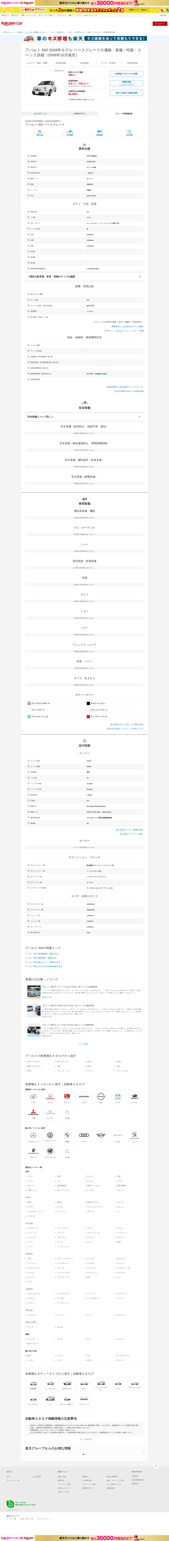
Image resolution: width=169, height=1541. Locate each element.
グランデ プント (64, 1071)
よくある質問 (36, 1477)
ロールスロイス (33, 1268)
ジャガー (90, 1259)
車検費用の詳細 (100, 374)
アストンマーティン (65, 1259)
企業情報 (135, 1476)
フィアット (91, 1294)
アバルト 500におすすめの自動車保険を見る (43, 966)
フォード (60, 1233)
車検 (84, 63)
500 (70, 32)
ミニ (118, 1211)
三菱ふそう (31, 1190)
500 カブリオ (62, 1061)
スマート (120, 1202)
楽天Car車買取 (112, 1477)
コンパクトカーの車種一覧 (109, 223)
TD (88, 1356)
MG (88, 1277)
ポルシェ (120, 1207)
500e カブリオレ (34, 1066)
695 (118, 1066)
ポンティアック (93, 1233)
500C (89, 1061)
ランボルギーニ (93, 1298)
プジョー (60, 1315)
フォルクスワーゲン (95, 1207)
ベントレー (31, 1263)
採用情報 (135, 1484)
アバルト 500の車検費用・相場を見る (41, 958)
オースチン (121, 1272)
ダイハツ (31, 1185)
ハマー (30, 1247)
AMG (29, 1202)
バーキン (31, 1360)
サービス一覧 (11, 1519)
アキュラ (120, 1190)
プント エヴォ (122, 1071)
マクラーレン (92, 1272)
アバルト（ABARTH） (57, 32)
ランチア (60, 1298)
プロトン (60, 1356)
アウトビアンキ (63, 1294)
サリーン (90, 1237)
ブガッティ (121, 1315)
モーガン (31, 1272)
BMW (59, 1202)
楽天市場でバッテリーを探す (132, 834)
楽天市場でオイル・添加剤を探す (130, 830)
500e (119, 1061)
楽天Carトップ (9, 32)
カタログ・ (36, 63)
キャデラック (32, 1228)
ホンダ (89, 1176)
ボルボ (60, 1327)
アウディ (31, 1207)
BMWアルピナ (93, 1202)
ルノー (89, 1315)
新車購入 (85, 1477)
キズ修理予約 (87, 1480)
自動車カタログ (87, 1488)
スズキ (119, 1181)
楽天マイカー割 (63, 1492)
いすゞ (60, 1181)
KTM (89, 1360)
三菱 (118, 1176)
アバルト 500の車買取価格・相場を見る (42, 954)
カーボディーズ (123, 1268)
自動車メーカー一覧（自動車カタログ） (32, 32)
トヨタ (30, 1176)
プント (89, 1071)
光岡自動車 (61, 1185)
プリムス (120, 1237)
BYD (29, 1356)
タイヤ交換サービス (114, 1484)
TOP (8, 1477)
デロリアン (61, 1237)
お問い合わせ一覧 (26, 1519)
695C (29, 1071)
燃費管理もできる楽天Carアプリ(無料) (128, 326)
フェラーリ (121, 1294)
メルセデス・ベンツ (35, 1211)
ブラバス (90, 1211)
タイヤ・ (108, 63)
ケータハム (91, 1268)
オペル (60, 1207)
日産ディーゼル (93, 1185)
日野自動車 (121, 1185)
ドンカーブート (123, 1356)
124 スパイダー (33, 1061)
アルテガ (31, 1216)
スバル (89, 1181)
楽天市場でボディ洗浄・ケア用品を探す (127, 724)
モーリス (31, 1277)
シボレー (120, 1228)
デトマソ (120, 1298)
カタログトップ (40, 113)
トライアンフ (62, 1277)
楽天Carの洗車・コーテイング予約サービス (125, 729)
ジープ (60, 1242)
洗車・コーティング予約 (115, 1480)
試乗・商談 (62, 1477)
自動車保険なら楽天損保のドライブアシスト (125, 387)
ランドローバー (63, 1263)
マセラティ (31, 1298)
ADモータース (33, 1344)
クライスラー (62, 1228)
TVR (29, 1259)
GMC (119, 1242)
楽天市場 (163, 15)
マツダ (30, 1181)
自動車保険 (110, 1488)
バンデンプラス (63, 1272)
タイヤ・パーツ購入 (89, 1484)
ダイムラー (121, 1259)
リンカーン (31, 1237)
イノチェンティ (63, 1303)
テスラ (30, 1242)
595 (58, 1066)
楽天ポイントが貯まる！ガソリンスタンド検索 (124, 331)
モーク (30, 1282)
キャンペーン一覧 (13, 1480)
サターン (90, 1228)
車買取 (60, 63)
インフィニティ (63, 1247)
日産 (59, 1176)
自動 (132, 63)
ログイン (161, 23)
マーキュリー (122, 1233)
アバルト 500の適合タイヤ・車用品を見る (42, 962)
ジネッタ (60, 1268)
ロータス (90, 1263)
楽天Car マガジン (64, 1488)
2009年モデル (80, 32)
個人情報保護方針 (138, 1480)
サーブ (30, 1327)
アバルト (31, 1303)
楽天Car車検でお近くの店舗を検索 (129, 391)
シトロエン (31, 1315)
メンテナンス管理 (64, 1484)
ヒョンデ (31, 1339)
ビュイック (31, 1233)
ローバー (120, 1263)
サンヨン (120, 1339)
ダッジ (89, 1242)
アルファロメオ (33, 1294)
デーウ (60, 1339)
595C (89, 1066)
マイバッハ (61, 1211)
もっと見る (83, 1044)
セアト (60, 1360)
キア (89, 1339)
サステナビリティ (43, 1519)
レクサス (90, 1190)
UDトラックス (63, 1190)
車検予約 (61, 1480)
